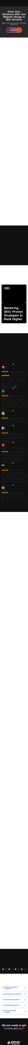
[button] (7, 288)
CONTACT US (14, 30)
